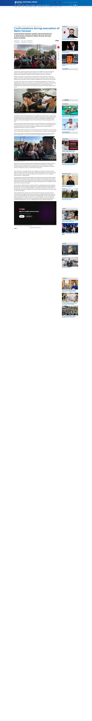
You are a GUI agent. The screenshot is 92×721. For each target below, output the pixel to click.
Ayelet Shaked (23, 42)
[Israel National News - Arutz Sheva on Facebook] (71, 5)
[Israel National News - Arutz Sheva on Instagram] (73, 5)
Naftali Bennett (17, 42)
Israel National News (17, 26)
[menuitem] (15, 5)
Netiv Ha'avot (30, 42)
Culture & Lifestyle (28, 6)
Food (23, 6)
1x (54, 67)
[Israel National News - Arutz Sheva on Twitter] (69, 5)
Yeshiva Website (50, 6)
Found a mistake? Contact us (35, 227)
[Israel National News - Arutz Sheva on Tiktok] (77, 5)
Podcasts (35, 6)
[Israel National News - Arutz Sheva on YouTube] (75, 5)
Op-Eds (15, 6)
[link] (70, 39)
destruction (40, 73)
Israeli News (23, 26)
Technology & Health (42, 6)
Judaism (19, 6)
